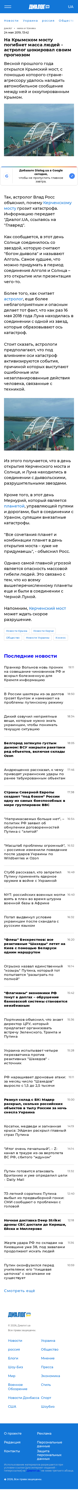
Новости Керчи (43, 630)
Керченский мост (47, 608)
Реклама (44, 1433)
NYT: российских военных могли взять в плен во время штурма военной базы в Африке (34, 899)
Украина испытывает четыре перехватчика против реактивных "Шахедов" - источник (31, 1056)
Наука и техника (26, 28)
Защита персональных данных (49, 1455)
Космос (61, 637)
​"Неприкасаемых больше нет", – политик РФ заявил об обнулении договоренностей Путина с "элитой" (34, 825)
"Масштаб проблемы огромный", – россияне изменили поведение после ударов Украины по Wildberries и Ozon (35, 852)
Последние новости (30, 656)
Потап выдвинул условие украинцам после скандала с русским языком (31, 921)
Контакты (12, 1451)
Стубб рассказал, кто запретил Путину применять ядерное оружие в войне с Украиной (32, 876)
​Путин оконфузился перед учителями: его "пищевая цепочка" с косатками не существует (29, 1271)
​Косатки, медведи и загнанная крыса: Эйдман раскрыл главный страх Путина (35, 1130)
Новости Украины (38, 637)
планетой (14, 506)
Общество (13, 637)
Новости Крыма (16, 630)
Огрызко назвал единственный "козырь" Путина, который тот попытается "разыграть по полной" (33, 972)
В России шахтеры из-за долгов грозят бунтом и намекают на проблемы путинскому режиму (34, 698)
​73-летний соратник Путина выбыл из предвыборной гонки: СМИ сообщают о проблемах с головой (34, 1200)
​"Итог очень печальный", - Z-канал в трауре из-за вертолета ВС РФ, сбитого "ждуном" (33, 1153)
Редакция (12, 1442)
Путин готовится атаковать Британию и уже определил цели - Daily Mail (35, 1175)
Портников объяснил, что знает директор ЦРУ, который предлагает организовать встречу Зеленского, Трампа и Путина (33, 1028)
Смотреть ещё (19, 1291)
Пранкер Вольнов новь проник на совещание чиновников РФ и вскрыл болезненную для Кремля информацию (34, 673)
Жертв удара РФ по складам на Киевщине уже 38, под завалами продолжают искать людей (34, 1247)
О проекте (13, 1433)
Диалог (8, 28)
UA (70, 7)
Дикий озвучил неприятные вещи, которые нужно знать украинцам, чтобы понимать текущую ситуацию (31, 722)
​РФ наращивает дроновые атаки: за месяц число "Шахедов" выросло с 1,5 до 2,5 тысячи (35, 1081)
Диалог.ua (33, 1470)
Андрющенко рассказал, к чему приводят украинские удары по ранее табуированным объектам (35, 774)
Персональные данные (49, 1444)
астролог (13, 299)
